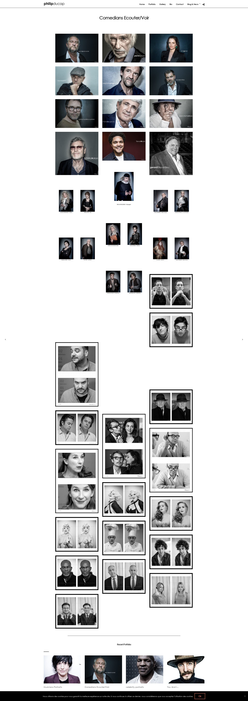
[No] (244, 696)
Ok (200, 696)
